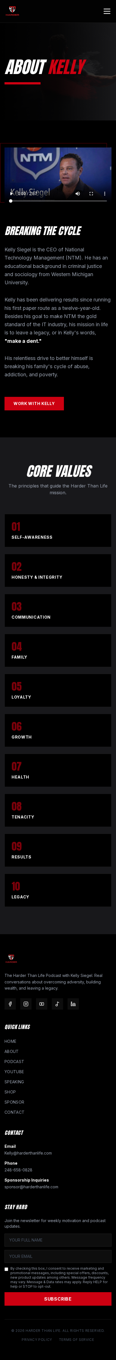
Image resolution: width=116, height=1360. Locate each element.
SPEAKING (14, 1081)
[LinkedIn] (73, 1004)
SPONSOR (14, 1102)
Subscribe (58, 1299)
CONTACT (14, 1112)
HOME (10, 1041)
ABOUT (12, 1051)
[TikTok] (57, 1004)
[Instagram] (26, 1004)
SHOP (10, 1092)
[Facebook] (10, 1004)
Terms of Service (76, 1339)
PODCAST (14, 1061)
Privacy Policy (37, 1339)
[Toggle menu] (106, 11)
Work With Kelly (34, 403)
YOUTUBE (14, 1071)
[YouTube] (41, 1004)
